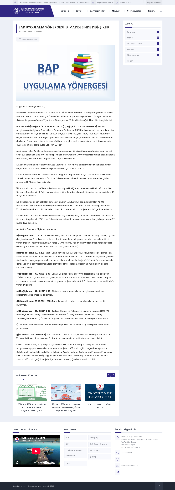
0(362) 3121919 (125, 3)
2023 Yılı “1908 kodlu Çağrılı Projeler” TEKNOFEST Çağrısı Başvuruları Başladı (66, 407)
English (150, 2)
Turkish (157, 2)
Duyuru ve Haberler (35, 32)
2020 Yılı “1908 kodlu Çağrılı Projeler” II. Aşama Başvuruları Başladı (32, 407)
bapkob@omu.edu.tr (105, 3)
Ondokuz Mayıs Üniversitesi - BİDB (41, 486)
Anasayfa (22, 32)
